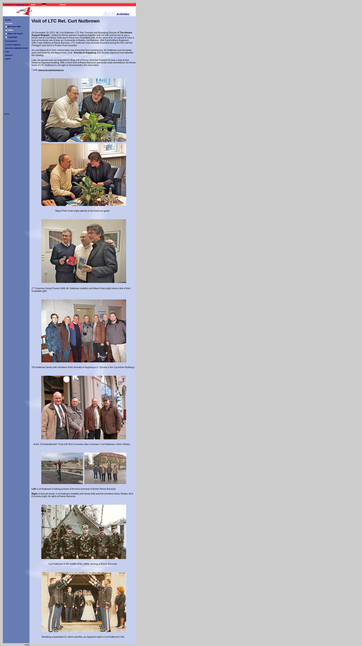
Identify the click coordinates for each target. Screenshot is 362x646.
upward (6, 114)
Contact (63, 5)
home (33, 5)
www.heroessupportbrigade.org (51, 70)
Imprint (27, 644)
